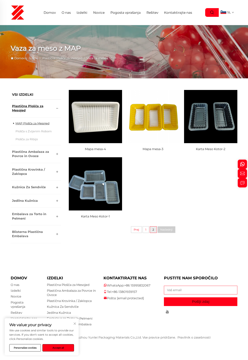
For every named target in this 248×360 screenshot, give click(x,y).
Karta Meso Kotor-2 (210, 149)
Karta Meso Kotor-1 (95, 216)
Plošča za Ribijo (27, 139)
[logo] (18, 12)
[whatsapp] (242, 164)
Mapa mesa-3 (153, 149)
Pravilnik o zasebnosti (194, 337)
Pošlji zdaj (200, 301)
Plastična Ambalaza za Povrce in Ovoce (30, 154)
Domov (50, 13)
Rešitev (152, 13)
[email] (242, 173)
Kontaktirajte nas (178, 13)
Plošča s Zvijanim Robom (34, 131)
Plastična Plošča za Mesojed (62, 58)
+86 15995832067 (137, 285)
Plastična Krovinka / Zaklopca (28, 172)
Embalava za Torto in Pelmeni (29, 216)
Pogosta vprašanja (125, 13)
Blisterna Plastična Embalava (27, 234)
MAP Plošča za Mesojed (32, 123)
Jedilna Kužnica (25, 201)
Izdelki (82, 13)
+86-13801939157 (124, 292)
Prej (136, 229)
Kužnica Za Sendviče (29, 187)
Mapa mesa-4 (95, 149)
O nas (66, 13)
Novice (99, 13)
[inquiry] (242, 182)
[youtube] (167, 312)
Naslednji (166, 229)
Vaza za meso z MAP (101, 58)
